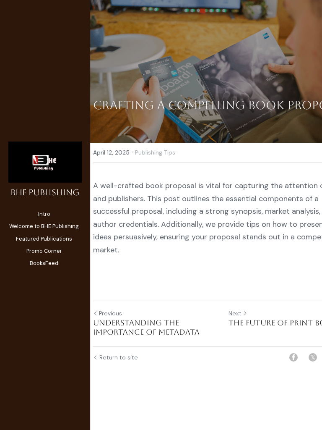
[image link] (45, 162)
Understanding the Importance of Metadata (146, 327)
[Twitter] (313, 357)
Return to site (118, 357)
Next (235, 313)
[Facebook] (293, 357)
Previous (110, 313)
